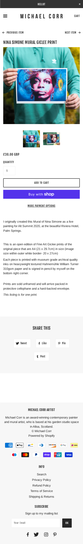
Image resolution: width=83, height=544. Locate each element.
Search (41, 474)
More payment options (41, 205)
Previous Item (15, 32)
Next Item (71, 32)
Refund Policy (41, 485)
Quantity (8, 162)
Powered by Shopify (41, 435)
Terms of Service (41, 491)
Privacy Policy (41, 479)
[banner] (41, 16)
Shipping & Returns (41, 496)
